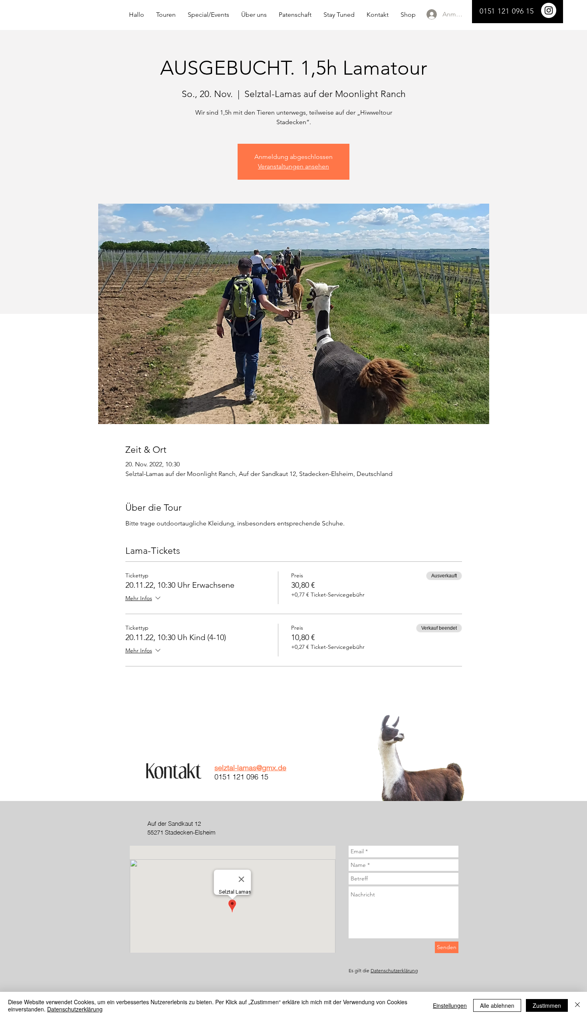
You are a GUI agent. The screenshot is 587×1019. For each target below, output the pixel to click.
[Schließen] (577, 1005)
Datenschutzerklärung (394, 970)
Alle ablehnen (497, 1005)
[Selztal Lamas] (548, 10)
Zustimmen (547, 1005)
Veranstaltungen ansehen (293, 166)
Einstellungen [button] (450, 1005)
